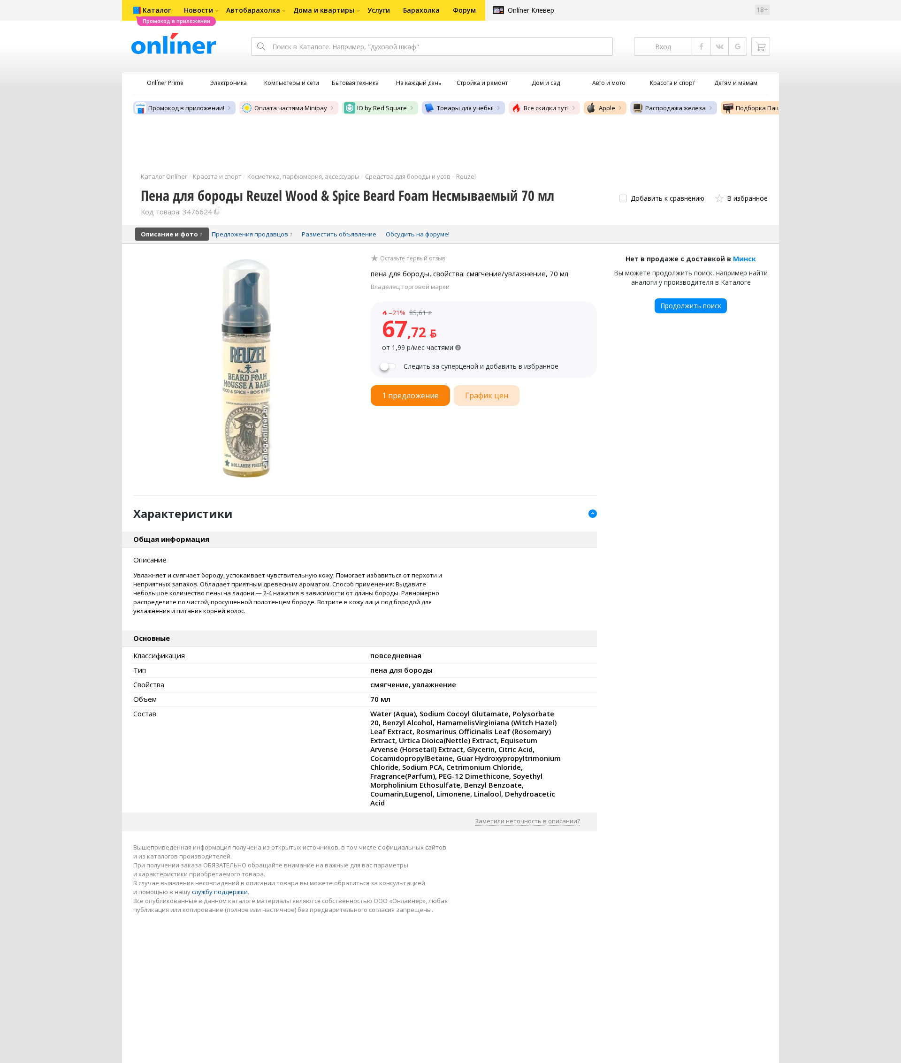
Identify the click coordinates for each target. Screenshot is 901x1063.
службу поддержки (220, 892)
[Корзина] (760, 46)
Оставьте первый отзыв (412, 258)
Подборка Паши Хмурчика (775, 108)
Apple (607, 108)
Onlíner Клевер (531, 10)
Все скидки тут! (546, 108)
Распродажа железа (675, 108)
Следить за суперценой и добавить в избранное (481, 366)
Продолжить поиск (690, 305)
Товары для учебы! (465, 108)
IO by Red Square (382, 108)
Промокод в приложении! (186, 108)
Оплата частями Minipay (290, 108)
